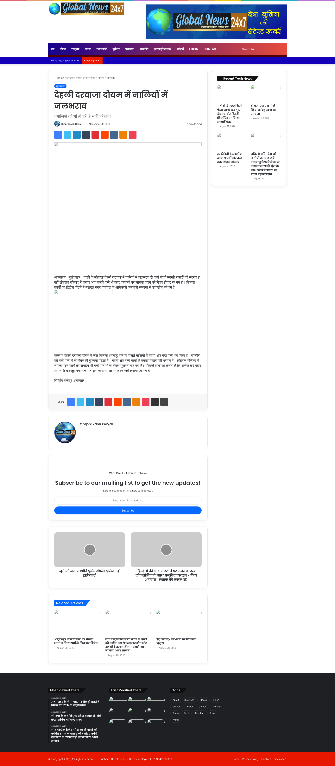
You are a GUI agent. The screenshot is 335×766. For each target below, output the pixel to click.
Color (216, 699)
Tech (186, 713)
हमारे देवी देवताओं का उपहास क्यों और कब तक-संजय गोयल (230, 158)
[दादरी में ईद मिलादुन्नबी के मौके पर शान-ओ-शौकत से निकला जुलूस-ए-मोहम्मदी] (118, 713)
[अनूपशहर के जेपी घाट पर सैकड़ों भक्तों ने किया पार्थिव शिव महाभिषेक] (76, 623)
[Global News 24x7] (86, 9)
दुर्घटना (116, 49)
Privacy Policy (250, 759)
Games (202, 706)
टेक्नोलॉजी (102, 49)
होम (52, 49)
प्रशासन (129, 49)
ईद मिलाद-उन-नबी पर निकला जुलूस (176, 641)
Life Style (217, 706)
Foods (190, 706)
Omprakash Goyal (71, 123)
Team (176, 713)
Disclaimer (280, 759)
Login (193, 49)
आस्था (88, 49)
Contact (211, 49)
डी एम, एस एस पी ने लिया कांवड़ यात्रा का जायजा (263, 110)
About (176, 699)
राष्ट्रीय (75, 49)
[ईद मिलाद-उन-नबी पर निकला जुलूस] (179, 623)
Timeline (199, 713)
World (176, 719)
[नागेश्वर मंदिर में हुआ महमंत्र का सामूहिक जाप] (156, 713)
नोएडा (63, 49)
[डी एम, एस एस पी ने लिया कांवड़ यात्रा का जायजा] (266, 93)
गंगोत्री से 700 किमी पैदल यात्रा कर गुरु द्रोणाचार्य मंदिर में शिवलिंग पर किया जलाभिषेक (229, 114)
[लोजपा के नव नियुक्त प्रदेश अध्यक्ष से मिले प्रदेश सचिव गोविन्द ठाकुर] (137, 702)
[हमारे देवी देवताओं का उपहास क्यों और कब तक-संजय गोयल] (232, 141)
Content (177, 706)
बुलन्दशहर (70, 77)
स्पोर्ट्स (180, 49)
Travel (213, 713)
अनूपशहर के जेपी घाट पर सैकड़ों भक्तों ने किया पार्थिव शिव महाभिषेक (76, 641)
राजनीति (144, 49)
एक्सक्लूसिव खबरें (162, 49)
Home (60, 77)
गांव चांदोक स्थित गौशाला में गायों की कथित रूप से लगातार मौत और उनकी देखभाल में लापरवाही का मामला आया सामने (126, 644)
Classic (203, 699)
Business (189, 699)
